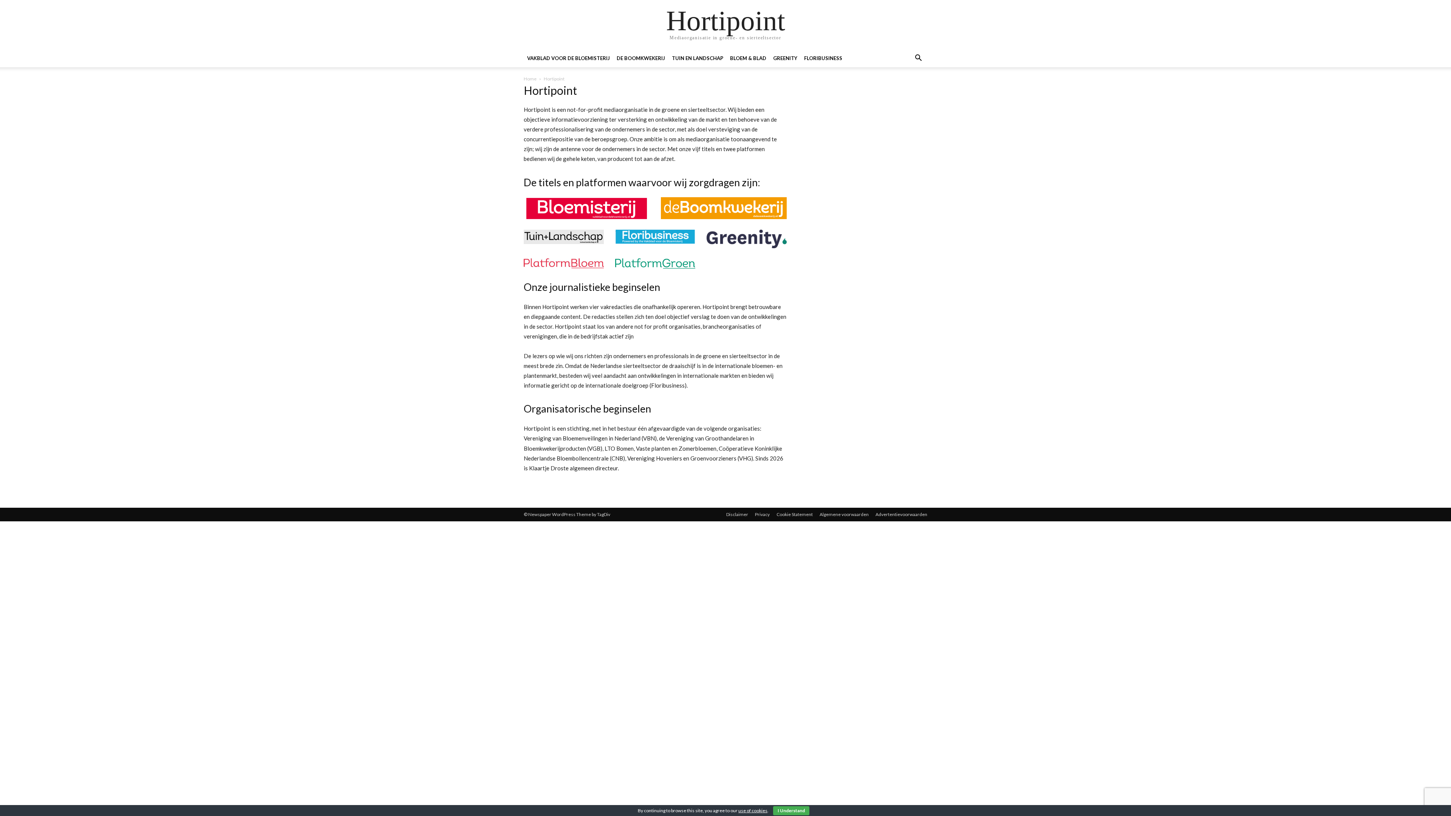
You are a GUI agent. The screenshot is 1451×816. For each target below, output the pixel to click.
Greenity (785, 58)
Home (530, 79)
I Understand (791, 810)
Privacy (762, 514)
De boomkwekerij (641, 58)
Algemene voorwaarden (844, 514)
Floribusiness (823, 58)
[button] (918, 59)
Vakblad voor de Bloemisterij (568, 58)
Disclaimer (737, 514)
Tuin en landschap (697, 58)
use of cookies (752, 810)
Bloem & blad (748, 58)
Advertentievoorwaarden (901, 514)
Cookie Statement (795, 514)
